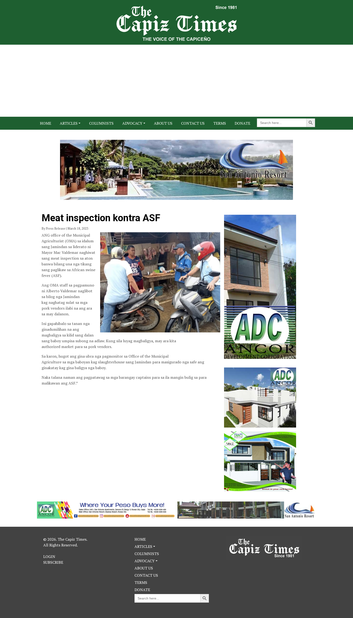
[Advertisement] (176, 80)
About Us (163, 123)
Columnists (101, 123)
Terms (219, 123)
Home (45, 123)
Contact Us (193, 123)
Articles (69, 123)
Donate (242, 123)
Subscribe (53, 562)
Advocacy (132, 123)
